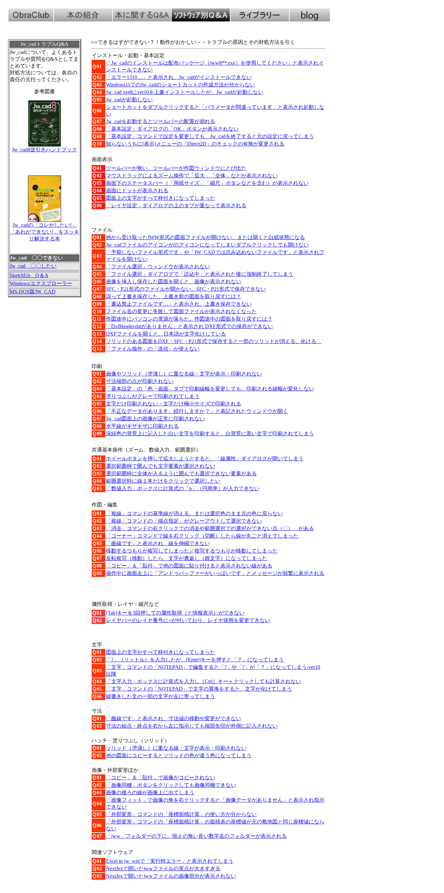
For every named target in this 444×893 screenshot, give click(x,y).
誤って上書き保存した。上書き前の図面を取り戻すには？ (173, 296)
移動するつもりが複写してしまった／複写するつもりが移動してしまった (192, 551)
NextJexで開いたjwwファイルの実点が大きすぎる (163, 868)
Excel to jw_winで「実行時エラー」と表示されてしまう (169, 861)
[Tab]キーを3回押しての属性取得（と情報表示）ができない (175, 613)
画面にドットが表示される (137, 190)
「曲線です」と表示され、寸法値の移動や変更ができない (173, 718)
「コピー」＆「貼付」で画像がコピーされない (160, 777)
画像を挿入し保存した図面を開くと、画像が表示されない (173, 281)
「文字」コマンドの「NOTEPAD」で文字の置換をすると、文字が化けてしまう (199, 689)
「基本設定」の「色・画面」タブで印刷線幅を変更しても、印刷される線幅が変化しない (210, 388)
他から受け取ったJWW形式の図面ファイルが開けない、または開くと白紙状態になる (205, 237)
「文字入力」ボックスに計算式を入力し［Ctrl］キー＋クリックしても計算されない (203, 681)
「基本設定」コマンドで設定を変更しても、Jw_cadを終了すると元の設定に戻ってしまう (210, 136)
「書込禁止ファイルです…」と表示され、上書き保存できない (179, 304)
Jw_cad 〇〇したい (33, 266)
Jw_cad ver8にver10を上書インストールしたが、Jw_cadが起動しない (184, 92)
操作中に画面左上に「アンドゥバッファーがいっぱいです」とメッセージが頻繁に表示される (215, 573)
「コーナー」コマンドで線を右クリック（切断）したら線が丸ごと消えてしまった (202, 536)
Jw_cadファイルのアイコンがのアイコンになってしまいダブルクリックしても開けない (207, 245)
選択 (160, 466)
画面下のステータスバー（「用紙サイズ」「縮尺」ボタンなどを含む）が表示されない (207, 183)
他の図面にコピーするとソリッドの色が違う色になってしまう (179, 755)
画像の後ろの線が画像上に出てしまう (150, 792)
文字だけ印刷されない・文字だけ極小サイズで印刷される (173, 403)
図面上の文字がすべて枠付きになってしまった (160, 198)
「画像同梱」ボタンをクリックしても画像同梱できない (171, 785)
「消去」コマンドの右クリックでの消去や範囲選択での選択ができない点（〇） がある (210, 528)
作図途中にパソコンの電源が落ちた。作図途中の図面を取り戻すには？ (189, 319)
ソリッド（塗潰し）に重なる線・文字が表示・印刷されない (176, 748)
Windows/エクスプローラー (41, 283)
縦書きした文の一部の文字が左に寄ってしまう (160, 696)
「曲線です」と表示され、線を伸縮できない (158, 543)
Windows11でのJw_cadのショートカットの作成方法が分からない (180, 84)
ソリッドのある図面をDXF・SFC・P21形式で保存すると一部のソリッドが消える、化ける (213, 341)
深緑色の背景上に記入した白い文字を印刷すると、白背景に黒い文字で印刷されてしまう (210, 433)
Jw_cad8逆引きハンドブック (44, 149)
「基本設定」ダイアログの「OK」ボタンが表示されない (172, 129)
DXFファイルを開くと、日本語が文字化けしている (166, 334)
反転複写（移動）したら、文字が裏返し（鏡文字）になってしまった (186, 558)
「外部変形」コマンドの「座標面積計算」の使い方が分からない (181, 814)
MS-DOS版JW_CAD (33, 291)
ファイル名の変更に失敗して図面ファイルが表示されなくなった (181, 311)
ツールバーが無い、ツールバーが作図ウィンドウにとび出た (176, 168)
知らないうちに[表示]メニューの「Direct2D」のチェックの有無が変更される (195, 144)
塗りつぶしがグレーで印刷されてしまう (153, 396)
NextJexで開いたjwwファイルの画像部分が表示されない (171, 876)
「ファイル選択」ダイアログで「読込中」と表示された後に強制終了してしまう (199, 274)
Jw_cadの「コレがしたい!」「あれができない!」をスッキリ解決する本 (44, 231)
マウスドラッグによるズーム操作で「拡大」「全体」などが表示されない (192, 175)
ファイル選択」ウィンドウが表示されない (158, 266)
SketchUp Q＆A (29, 275)
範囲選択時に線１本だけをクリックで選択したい (163, 481)
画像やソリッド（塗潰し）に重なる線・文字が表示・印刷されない (184, 373)
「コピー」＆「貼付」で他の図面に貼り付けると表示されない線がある (189, 565)
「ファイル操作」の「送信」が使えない (153, 348)
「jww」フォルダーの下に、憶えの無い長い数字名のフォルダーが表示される (196, 836)
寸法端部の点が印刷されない (140, 381)
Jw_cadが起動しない (129, 99)
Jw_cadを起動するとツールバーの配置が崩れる (160, 121)
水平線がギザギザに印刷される (142, 426)
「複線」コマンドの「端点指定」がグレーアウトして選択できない (184, 521)
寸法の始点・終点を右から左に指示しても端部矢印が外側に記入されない (192, 726)
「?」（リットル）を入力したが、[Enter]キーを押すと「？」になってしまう (195, 659)
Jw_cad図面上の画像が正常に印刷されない (155, 418)
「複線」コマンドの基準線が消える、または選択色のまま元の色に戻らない (194, 513)
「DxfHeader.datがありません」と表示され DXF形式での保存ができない (189, 326)
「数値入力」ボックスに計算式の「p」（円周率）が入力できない (182, 488)
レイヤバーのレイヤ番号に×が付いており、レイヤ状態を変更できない (188, 620)
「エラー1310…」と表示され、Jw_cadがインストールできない (179, 77)
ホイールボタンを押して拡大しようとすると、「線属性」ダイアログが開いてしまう (205, 458)
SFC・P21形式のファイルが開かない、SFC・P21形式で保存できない (186, 289)
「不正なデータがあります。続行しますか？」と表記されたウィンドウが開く (197, 411)
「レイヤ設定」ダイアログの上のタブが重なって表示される (176, 205)
